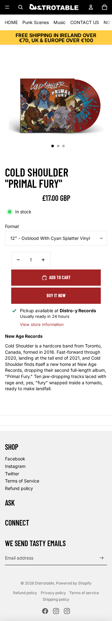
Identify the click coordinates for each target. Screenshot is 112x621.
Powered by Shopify (73, 583)
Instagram (15, 466)
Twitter (12, 473)
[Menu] (7, 7)
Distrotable (44, 583)
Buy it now (56, 295)
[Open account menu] (91, 7)
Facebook (15, 458)
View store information (42, 324)
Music (60, 22)
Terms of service (84, 592)
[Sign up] (101, 558)
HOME (11, 22)
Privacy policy (53, 592)
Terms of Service (22, 480)
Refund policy (19, 488)
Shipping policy (56, 599)
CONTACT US (84, 22)
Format (12, 226)
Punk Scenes (35, 22)
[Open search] (20, 7)
